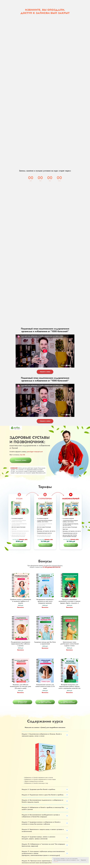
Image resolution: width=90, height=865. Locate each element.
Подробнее (56, 861)
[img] (20, 460)
